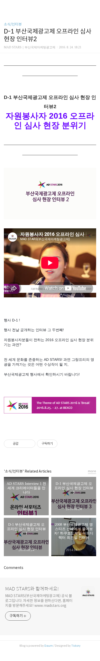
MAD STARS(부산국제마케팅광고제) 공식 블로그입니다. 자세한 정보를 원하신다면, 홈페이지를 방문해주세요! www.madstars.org (39, 600)
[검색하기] (93, 6)
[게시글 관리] (29, 443)
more (92, 471)
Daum (48, 645)
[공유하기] (23, 443)
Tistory (76, 645)
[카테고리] (6, 6)
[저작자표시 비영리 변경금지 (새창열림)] (64, 444)
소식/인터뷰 (13, 24)
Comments (13, 567)
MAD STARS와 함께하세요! (32, 589)
